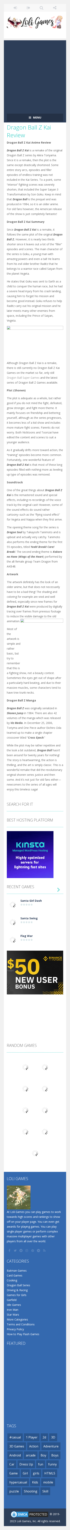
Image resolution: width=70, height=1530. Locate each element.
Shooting (30, 1491)
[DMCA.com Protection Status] (29, 1514)
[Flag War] (12, 939)
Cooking (12, 1280)
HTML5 (49, 1473)
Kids (35, 1482)
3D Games (16, 1446)
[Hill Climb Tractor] (25, 1131)
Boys (55, 1455)
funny (52, 1464)
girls (36, 1473)
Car (11, 1464)
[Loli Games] (35, 21)
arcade (31, 1455)
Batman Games (17, 1270)
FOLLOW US (54, 8)
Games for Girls (16, 1295)
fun (40, 1464)
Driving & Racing (17, 1290)
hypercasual (18, 1482)
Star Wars (13, 1314)
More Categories (17, 1319)
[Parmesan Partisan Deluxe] (25, 1088)
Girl (25, 1473)
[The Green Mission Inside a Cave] (44, 1067)
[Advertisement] (35, 75)
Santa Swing (29, 918)
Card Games (14, 1275)
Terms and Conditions (21, 1324)
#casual (15, 1437)
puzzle (14, 1491)
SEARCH (41, 8)
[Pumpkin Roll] (44, 1088)
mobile (48, 1482)
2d (44, 1437)
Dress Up (26, 1464)
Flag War (26, 936)
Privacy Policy (15, 1329)
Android (15, 1455)
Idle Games (14, 1305)
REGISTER (28, 8)
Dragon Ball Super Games (23, 377)
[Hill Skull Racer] (35, 1153)
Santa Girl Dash (31, 901)
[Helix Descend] (44, 1131)
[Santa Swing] (12, 922)
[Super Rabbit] (44, 1110)
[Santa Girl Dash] (12, 904)
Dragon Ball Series (18, 1285)
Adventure (51, 1446)
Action (33, 1446)
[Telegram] (39, 1250)
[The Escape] (25, 1110)
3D (53, 1437)
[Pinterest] (33, 1250)
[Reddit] (21, 1250)
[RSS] (45, 1250)
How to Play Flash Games (23, 1334)
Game (13, 1473)
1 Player (32, 1437)
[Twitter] (15, 1250)
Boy (43, 1455)
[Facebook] (10, 1250)
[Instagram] (27, 1250)
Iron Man (12, 1310)
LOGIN (15, 8)
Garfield (12, 1300)
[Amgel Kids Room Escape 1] (25, 1067)
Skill (45, 1491)
